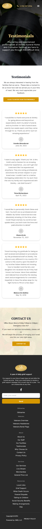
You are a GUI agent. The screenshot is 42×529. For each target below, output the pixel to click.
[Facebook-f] (21, 389)
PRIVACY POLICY (30, 519)
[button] (38, 6)
